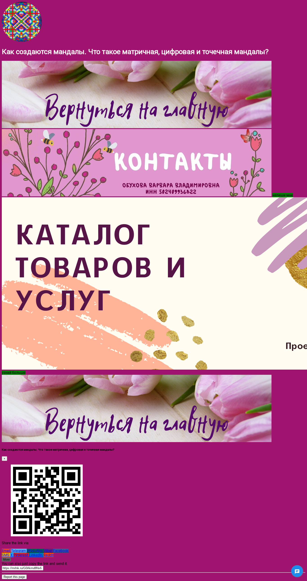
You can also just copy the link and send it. (34, 563)
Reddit (48, 555)
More (6, 559)
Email (6, 551)
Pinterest (21, 555)
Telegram (19, 551)
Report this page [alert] (14, 577)
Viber (48, 551)
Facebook (61, 551)
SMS (6, 555)
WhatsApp (35, 551)
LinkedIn (36, 555)
